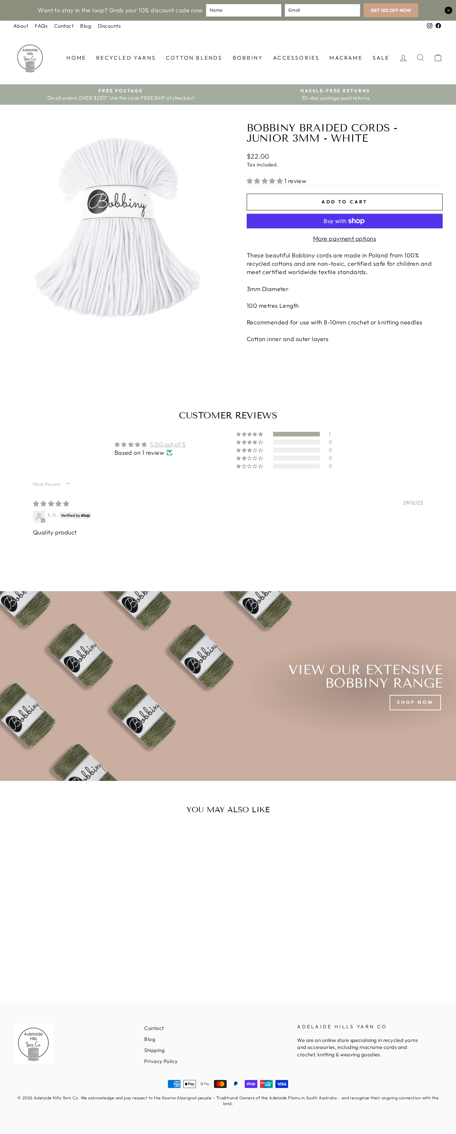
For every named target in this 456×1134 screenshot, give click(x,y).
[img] (51, 503)
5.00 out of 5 (168, 444)
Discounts (109, 26)
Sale (381, 57)
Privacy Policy (161, 1061)
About (20, 26)
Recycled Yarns (126, 57)
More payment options (344, 238)
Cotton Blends (194, 57)
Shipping (154, 1050)
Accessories (296, 57)
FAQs (41, 26)
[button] (265, 181)
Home (76, 57)
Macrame (345, 57)
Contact (63, 26)
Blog (85, 26)
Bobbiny (248, 57)
